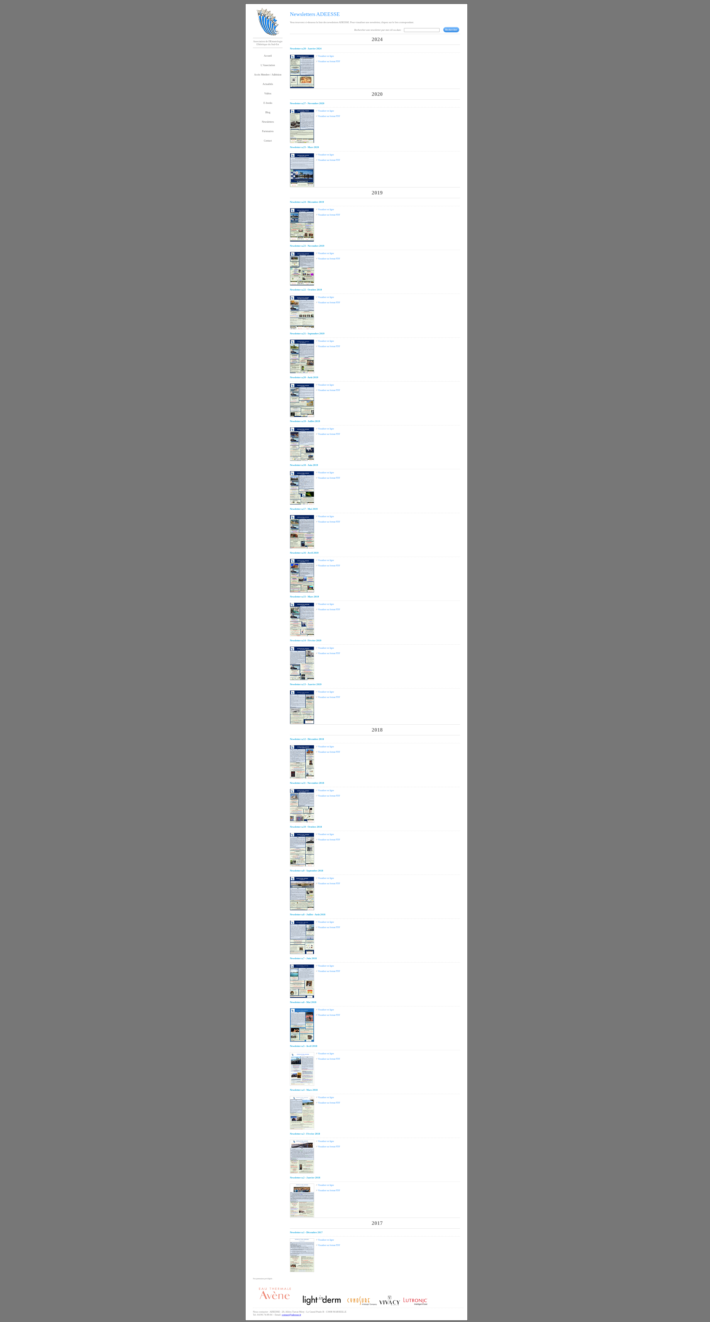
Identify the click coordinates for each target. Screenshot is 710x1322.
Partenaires (267, 131)
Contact (268, 140)
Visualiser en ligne (326, 56)
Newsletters (268, 121)
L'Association (268, 65)
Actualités (268, 84)
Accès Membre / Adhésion (267, 74)
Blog (267, 112)
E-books (267, 102)
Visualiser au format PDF (329, 61)
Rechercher (451, 29)
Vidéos (267, 93)
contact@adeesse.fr (291, 1314)
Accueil (268, 55)
